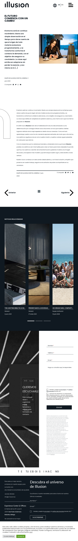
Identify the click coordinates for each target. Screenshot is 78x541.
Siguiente (65, 192)
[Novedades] (39, 191)
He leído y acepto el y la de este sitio (59, 390)
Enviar (59, 407)
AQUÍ (30, 532)
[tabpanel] (39, 270)
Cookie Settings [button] (9, 536)
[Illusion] (17, 4)
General (24, 78)
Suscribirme (37, 517)
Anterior (12, 192)
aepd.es (52, 454)
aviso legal (63, 389)
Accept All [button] (21, 536)
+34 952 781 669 (9, 494)
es (59, 5)
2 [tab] (39, 321)
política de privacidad (58, 511)
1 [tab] (30, 321)
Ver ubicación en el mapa (12, 519)
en (62, 5)
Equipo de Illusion (10, 78)
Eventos (19, 78)
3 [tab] (47, 321)
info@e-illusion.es (10, 497)
